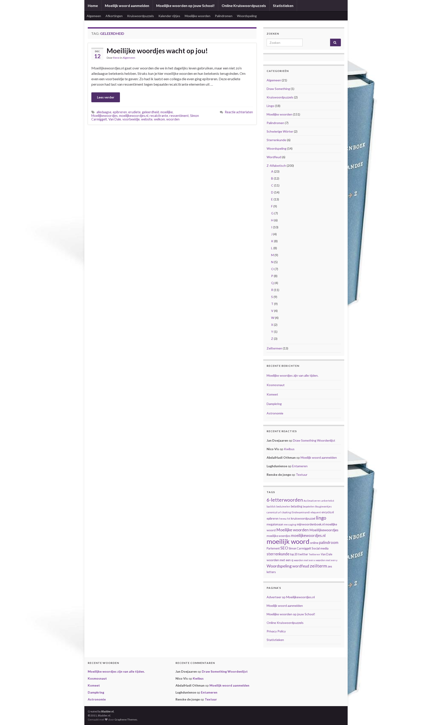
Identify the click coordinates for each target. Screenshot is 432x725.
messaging (290, 524)
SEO (284, 548)
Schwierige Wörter (280, 131)
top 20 (293, 554)
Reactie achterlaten (239, 112)
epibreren (120, 112)
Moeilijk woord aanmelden (127, 5)
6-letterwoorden (285, 500)
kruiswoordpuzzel (303, 518)
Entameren (300, 466)
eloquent (315, 512)
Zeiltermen (274, 348)
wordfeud (300, 566)
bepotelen (309, 506)
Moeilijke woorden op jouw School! (185, 5)
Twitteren (314, 554)
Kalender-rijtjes (169, 16)
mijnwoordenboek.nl (311, 524)
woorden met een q (280, 560)
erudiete (134, 112)
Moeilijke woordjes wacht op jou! (157, 51)
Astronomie (275, 413)
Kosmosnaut (276, 385)
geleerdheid (150, 112)
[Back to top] (422, 715)
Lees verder (105, 97)
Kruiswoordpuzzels (140, 16)
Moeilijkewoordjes (104, 116)
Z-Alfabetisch (276, 165)
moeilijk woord (288, 541)
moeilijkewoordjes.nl (133, 116)
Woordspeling (247, 16)
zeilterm (318, 565)
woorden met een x (304, 560)
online (314, 543)
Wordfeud (274, 157)
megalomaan (275, 524)
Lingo (270, 106)
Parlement (273, 548)
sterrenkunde (278, 554)
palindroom (328, 542)
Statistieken (283, 5)
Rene (116, 57)
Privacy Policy (276, 631)
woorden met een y (326, 560)
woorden (173, 119)
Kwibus (289, 449)
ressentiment (179, 116)
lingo (321, 517)
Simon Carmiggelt (300, 548)
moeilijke (166, 112)
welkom (159, 119)
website (147, 119)
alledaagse (104, 112)
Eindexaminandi (301, 512)
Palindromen (223, 16)
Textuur (301, 474)
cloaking (286, 512)
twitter (303, 554)
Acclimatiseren (312, 500)
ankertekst (327, 500)
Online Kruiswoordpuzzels (244, 5)
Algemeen (94, 16)
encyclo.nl (328, 512)
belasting (296, 506)
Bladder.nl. (107, 711)
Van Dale (114, 119)
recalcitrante (159, 116)
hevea (282, 518)
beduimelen (283, 506)
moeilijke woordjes (278, 536)
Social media (320, 548)
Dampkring (274, 404)
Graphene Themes (126, 719)
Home (93, 5)
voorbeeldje (131, 119)
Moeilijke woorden (197, 16)
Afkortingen (114, 16)
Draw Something (278, 89)
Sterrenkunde (276, 140)
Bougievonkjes (323, 506)
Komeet (272, 394)
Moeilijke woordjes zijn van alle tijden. (292, 375)
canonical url (274, 512)
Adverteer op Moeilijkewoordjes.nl (291, 597)
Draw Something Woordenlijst (314, 440)
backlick (271, 506)
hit (288, 518)
